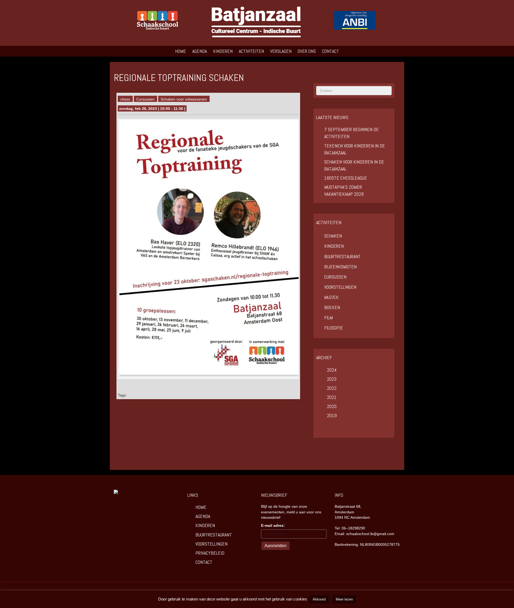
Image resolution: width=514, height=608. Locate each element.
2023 (332, 379)
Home (180, 51)
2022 (332, 388)
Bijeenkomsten (340, 267)
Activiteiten (251, 51)
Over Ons (307, 51)
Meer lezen (344, 599)
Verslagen (281, 51)
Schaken (333, 236)
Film (328, 317)
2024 (332, 370)
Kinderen (223, 51)
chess (125, 99)
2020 (332, 406)
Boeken (332, 307)
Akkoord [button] (319, 599)
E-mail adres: (273, 525)
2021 (332, 397)
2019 (332, 415)
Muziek (331, 297)
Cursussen (145, 99)
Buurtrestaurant (342, 256)
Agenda (199, 51)
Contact (330, 51)
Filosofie (333, 328)
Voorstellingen (340, 287)
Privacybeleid (209, 553)
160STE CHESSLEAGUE (345, 178)
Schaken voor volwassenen (184, 99)
